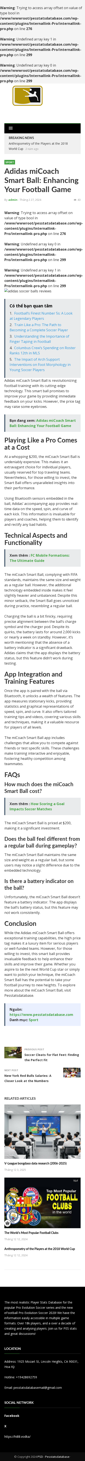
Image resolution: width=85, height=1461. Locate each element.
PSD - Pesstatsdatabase (53, 1457)
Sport (9, 162)
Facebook (11, 1416)
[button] (10, 128)
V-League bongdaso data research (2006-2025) (35, 1163)
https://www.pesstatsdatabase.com (41, 1014)
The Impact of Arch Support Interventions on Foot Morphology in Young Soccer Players (40, 364)
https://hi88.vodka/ (17, 1436)
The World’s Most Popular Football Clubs (31, 1233)
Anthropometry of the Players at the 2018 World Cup (39, 1249)
